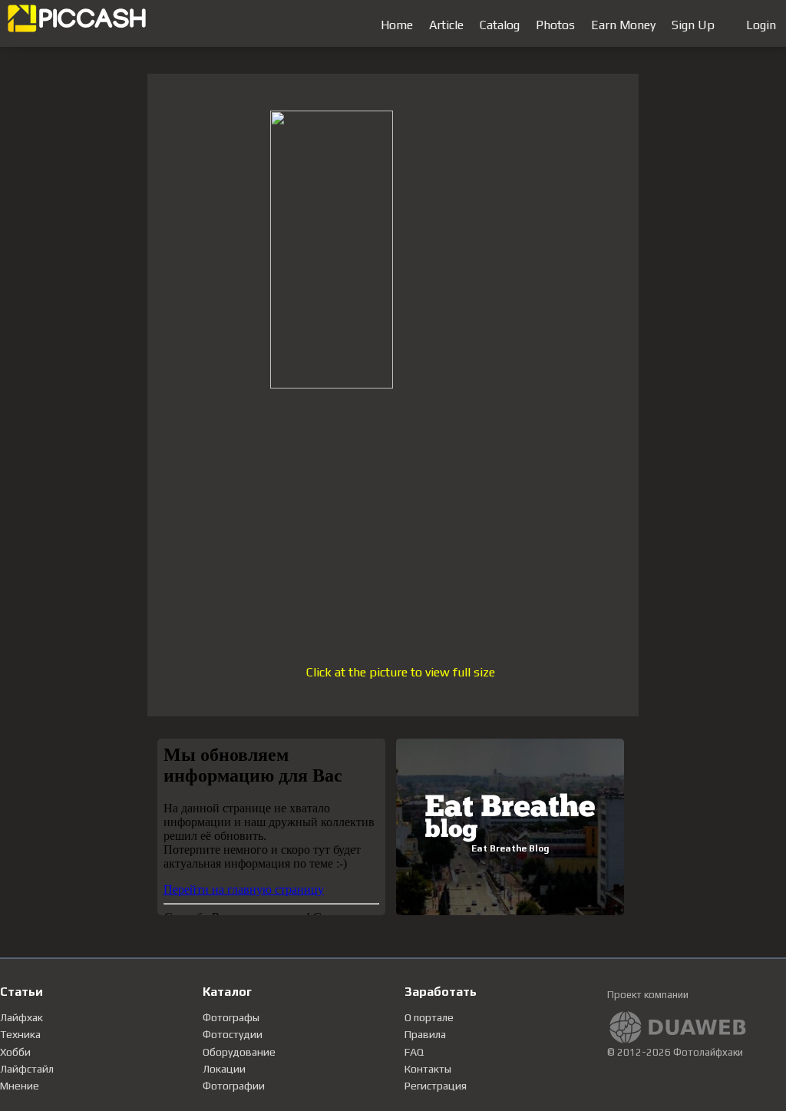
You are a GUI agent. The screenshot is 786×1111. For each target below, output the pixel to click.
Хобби (15, 1052)
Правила (425, 1034)
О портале (429, 1017)
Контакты (428, 1069)
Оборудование (239, 1052)
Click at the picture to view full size (400, 672)
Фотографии (234, 1086)
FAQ (414, 1052)
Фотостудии (233, 1034)
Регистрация (436, 1086)
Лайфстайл (27, 1069)
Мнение (19, 1086)
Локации (224, 1069)
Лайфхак (21, 1017)
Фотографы (231, 1017)
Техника (20, 1034)
